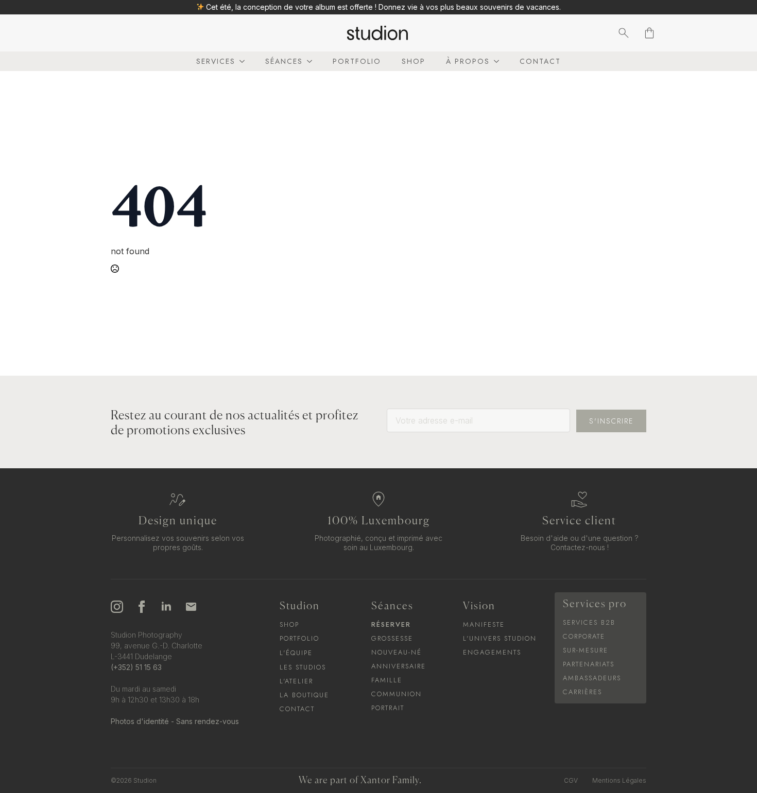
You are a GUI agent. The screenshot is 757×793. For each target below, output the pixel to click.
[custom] (191, 607)
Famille (386, 680)
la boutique (304, 695)
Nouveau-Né (396, 652)
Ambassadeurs (592, 678)
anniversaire (398, 666)
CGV (571, 780)
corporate (584, 636)
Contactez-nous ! (579, 547)
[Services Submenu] (240, 61)
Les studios (303, 667)
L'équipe (296, 652)
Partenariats (588, 664)
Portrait (387, 707)
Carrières (582, 692)
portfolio (357, 61)
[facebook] (141, 607)
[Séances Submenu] (307, 61)
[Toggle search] (623, 33)
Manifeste (484, 624)
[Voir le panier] (649, 33)
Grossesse (392, 638)
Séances (284, 61)
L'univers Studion (500, 638)
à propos (468, 61)
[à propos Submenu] (494, 61)
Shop (413, 61)
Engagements (492, 652)
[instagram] (117, 607)
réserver (391, 624)
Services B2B (589, 622)
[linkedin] (166, 607)
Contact (540, 61)
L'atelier (296, 681)
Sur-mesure (585, 650)
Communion (396, 694)
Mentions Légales (619, 780)
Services (215, 61)
